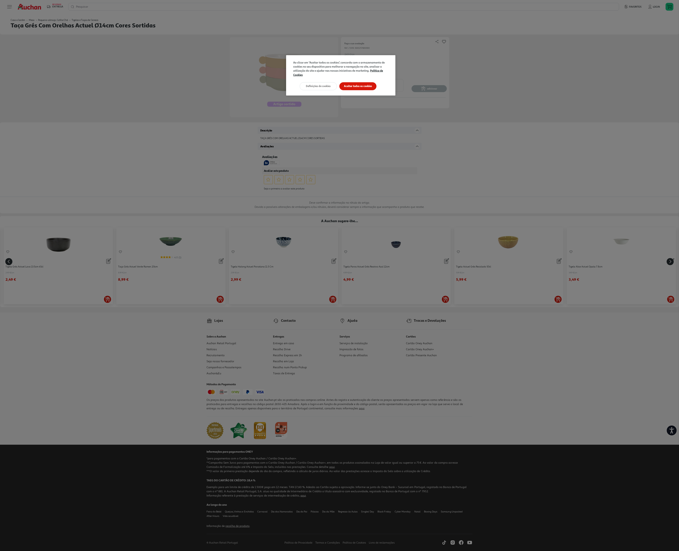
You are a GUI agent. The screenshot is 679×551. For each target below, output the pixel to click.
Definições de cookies (318, 86)
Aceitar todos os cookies (358, 86)
